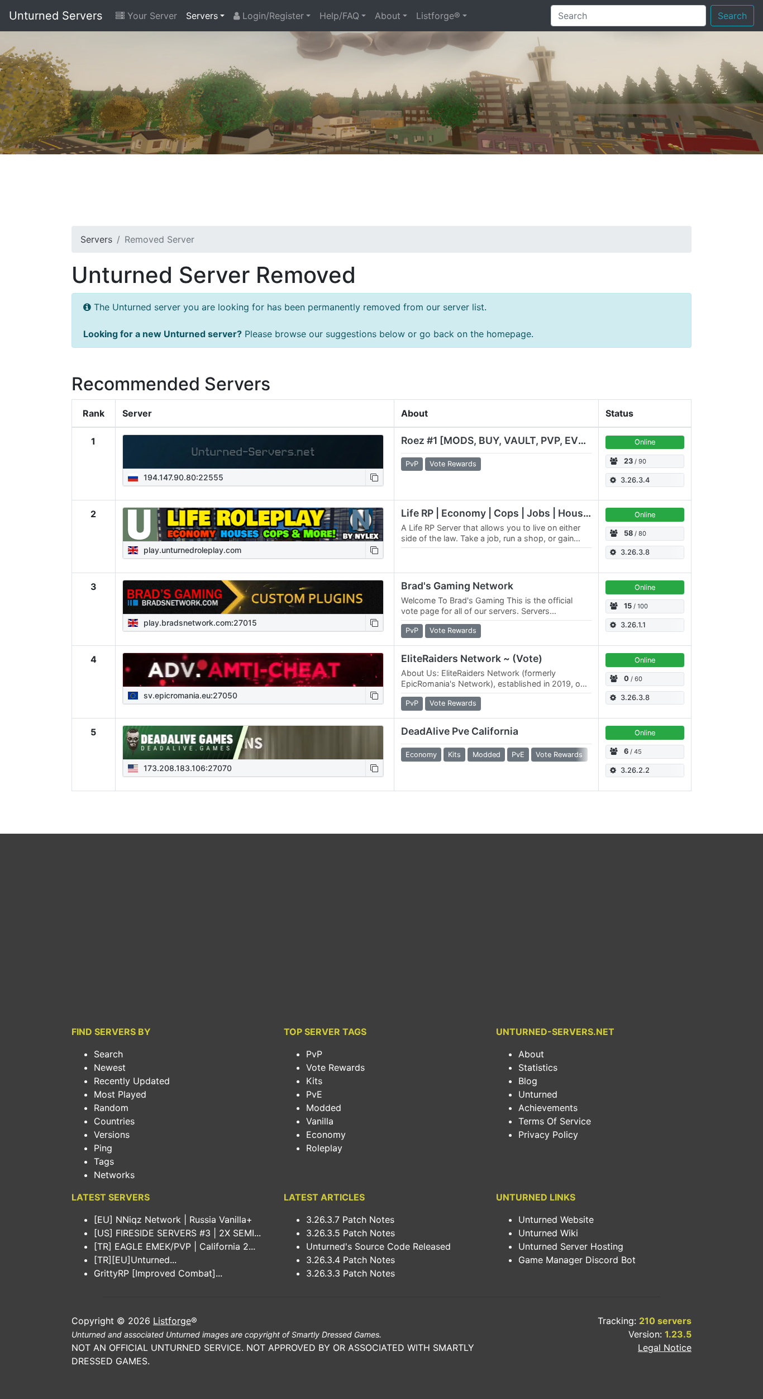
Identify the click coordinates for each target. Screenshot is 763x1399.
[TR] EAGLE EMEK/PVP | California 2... (174, 1246)
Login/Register (272, 15)
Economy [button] (421, 754)
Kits (314, 1080)
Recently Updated (132, 1080)
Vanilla (319, 1121)
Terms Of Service (554, 1121)
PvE (314, 1094)
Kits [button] (454, 754)
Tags (104, 1161)
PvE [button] (518, 754)
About (387, 15)
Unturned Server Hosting (570, 1246)
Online (645, 442)
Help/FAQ (339, 15)
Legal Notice (665, 1347)
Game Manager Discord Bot (577, 1259)
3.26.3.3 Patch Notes (350, 1273)
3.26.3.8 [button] (635, 552)
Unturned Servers (55, 15)
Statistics (537, 1067)
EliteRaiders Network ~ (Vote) (471, 658)
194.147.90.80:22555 (182, 477)
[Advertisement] (381, 193)
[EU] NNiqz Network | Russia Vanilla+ (173, 1219)
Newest (110, 1067)
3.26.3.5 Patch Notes (350, 1233)
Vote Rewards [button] (453, 464)
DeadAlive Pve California (459, 731)
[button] (374, 477)
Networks (114, 1174)
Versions (112, 1134)
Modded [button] (486, 754)
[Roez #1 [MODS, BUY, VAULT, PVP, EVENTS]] (253, 452)
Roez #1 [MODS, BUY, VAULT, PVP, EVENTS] (504, 440)
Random (111, 1107)
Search (732, 15)
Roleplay (324, 1148)
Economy (326, 1134)
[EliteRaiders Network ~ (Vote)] (253, 670)
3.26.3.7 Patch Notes (350, 1219)
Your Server (151, 15)
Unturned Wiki (548, 1233)
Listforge (172, 1320)
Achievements (548, 1107)
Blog (527, 1080)
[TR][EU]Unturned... (135, 1259)
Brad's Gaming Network (457, 586)
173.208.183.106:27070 (186, 768)
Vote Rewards (335, 1067)
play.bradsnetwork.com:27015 (199, 622)
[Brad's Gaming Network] (253, 597)
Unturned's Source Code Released (378, 1246)
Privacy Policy (548, 1134)
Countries (114, 1121)
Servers (202, 15)
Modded (323, 1107)
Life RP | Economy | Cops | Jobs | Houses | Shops (516, 513)
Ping (103, 1148)
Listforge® (438, 15)
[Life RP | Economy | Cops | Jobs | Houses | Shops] (253, 524)
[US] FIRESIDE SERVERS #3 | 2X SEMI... (177, 1233)
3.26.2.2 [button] (635, 770)
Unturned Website (556, 1219)
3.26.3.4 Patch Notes (350, 1259)
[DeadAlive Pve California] (253, 742)
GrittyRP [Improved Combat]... (158, 1273)
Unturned (537, 1094)
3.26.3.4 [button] (635, 480)
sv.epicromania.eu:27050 (189, 695)
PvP (314, 1054)
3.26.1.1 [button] (633, 625)
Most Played (120, 1094)
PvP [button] (412, 464)
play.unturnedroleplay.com (191, 550)
